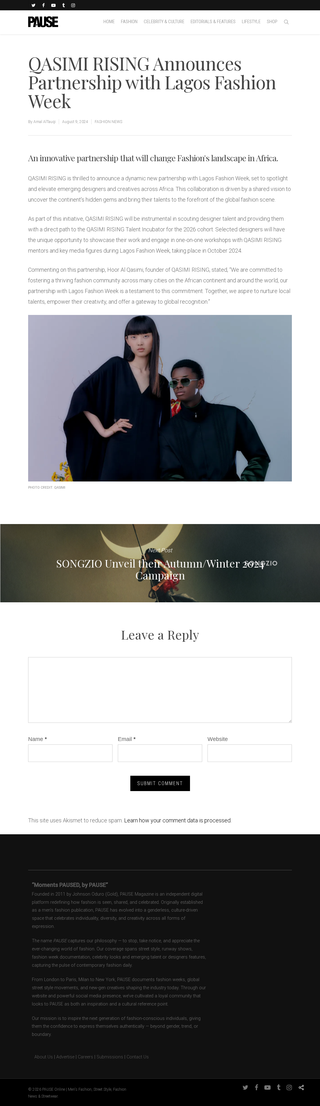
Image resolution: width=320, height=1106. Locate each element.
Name (37, 739)
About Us (40, 1057)
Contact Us (138, 1057)
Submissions (110, 1057)
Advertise (65, 1057)
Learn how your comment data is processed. (178, 820)
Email (127, 739)
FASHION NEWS (108, 122)
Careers (85, 1057)
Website (218, 739)
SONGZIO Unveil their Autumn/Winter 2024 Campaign (160, 563)
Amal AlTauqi (44, 122)
